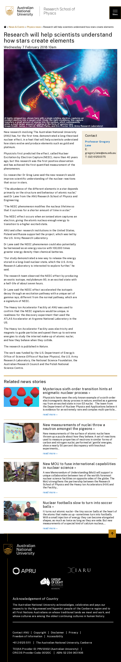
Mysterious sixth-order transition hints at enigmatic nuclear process (77, 391)
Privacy (73, 632)
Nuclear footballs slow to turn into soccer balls (77, 505)
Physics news (34, 27)
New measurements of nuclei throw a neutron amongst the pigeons (74, 427)
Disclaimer (57, 632)
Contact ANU (21, 632)
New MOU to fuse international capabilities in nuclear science (79, 466)
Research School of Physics (59, 11)
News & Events (16, 27)
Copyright (40, 632)
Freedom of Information (27, 636)
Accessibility (55, 636)
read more (49, 414)
